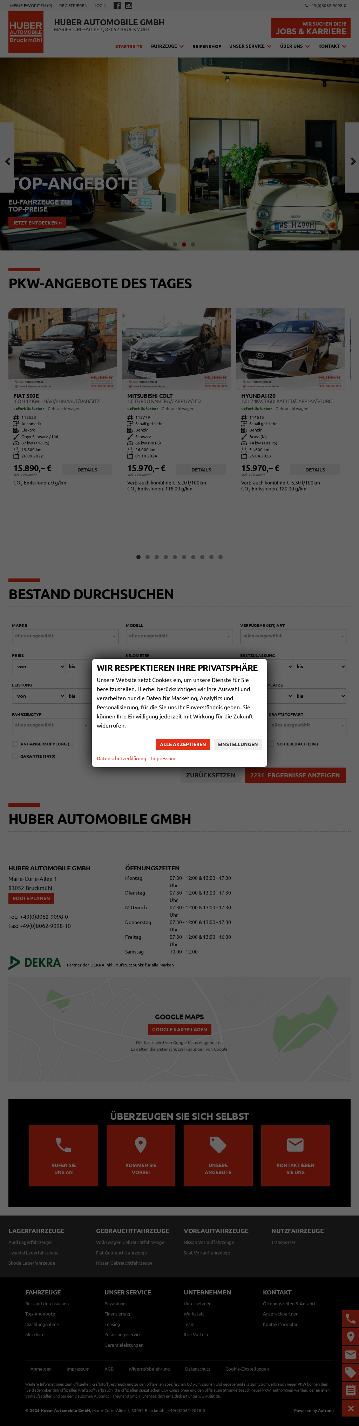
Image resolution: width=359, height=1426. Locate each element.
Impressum (163, 758)
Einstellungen (238, 744)
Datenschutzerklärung (121, 758)
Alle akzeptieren (183, 744)
